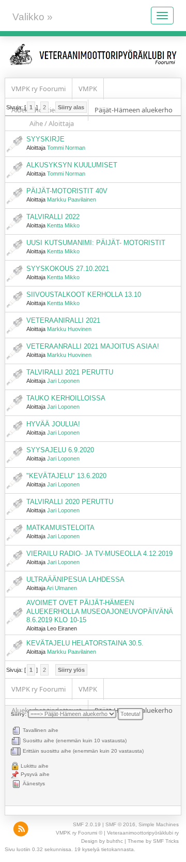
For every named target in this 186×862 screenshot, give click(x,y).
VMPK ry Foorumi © (79, 833)
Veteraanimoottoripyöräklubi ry (143, 833)
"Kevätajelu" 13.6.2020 (66, 476)
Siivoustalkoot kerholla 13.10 (83, 294)
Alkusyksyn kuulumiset (71, 165)
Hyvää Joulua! (53, 424)
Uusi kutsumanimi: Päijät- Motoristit (95, 243)
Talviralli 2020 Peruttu (69, 502)
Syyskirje (45, 139)
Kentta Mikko (63, 225)
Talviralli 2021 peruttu (69, 372)
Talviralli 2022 (53, 217)
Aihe (36, 123)
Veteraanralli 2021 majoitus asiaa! (92, 346)
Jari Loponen (63, 381)
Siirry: (18, 714)
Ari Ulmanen (62, 588)
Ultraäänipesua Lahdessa (75, 579)
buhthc (114, 841)
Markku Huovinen (69, 329)
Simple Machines (158, 824)
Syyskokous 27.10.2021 (67, 268)
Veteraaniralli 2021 (63, 320)
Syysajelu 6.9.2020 (60, 450)
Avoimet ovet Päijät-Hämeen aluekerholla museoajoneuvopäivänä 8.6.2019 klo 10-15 (99, 611)
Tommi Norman (66, 148)
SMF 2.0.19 (87, 824)
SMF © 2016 (120, 824)
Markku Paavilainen (71, 199)
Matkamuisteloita (60, 527)
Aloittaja (61, 123)
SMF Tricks (166, 841)
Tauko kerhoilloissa (65, 398)
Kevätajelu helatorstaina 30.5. (85, 643)
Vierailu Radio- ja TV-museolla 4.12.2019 (99, 553)
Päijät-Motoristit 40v (66, 191)
